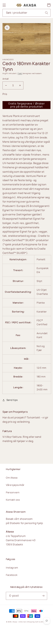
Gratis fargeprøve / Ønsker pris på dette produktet (26, 105)
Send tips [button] (12, 400)
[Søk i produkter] (46, 13)
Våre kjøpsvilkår (15, 485)
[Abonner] (43, 596)
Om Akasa (12, 477)
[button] (4, 5)
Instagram (12, 567)
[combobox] (26, 13)
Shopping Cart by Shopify (37, 622)
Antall (6, 78)
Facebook (12, 575)
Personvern (13, 492)
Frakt (20, 73)
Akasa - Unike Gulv (20, 622)
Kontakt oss (13, 499)
